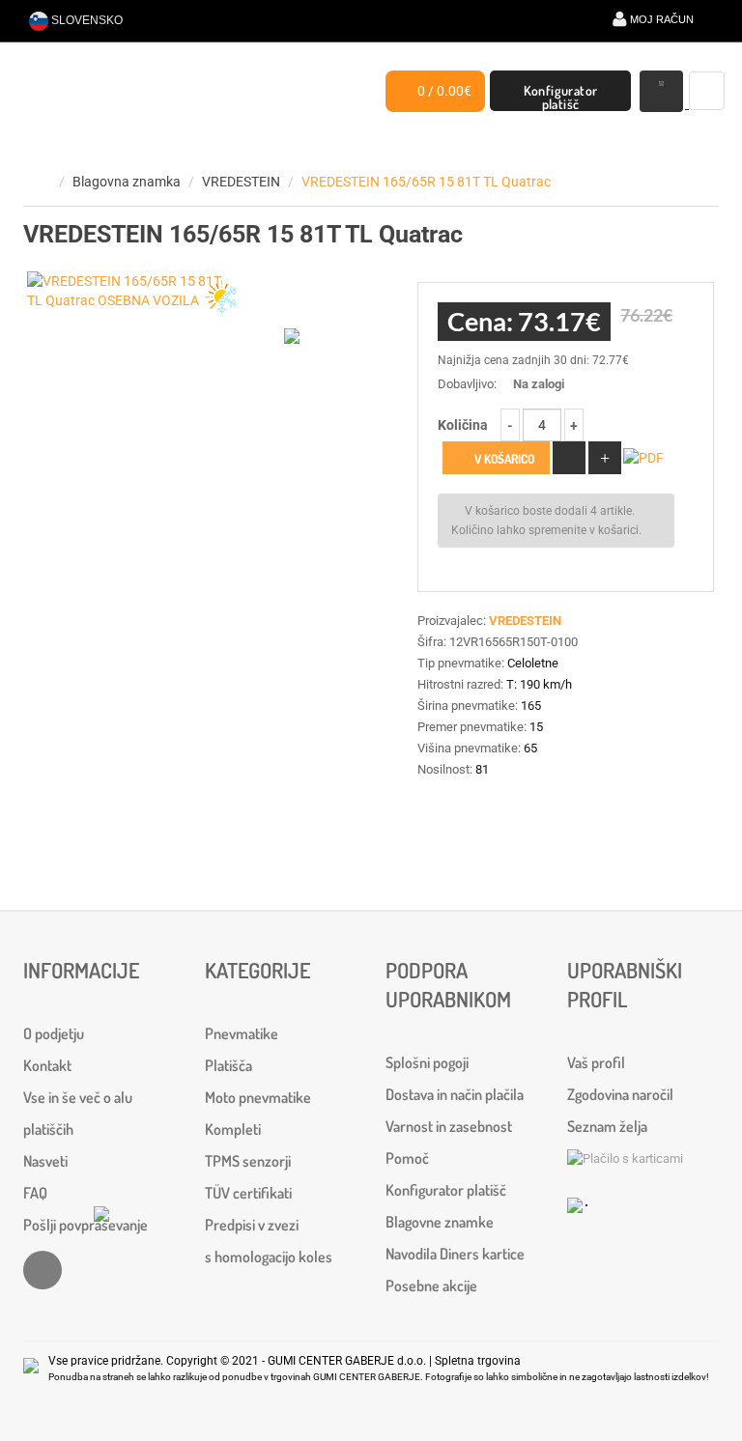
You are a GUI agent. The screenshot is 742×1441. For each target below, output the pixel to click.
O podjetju (53, 1033)
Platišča (228, 1065)
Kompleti (233, 1129)
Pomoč (407, 1158)
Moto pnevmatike (258, 1097)
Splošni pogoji (427, 1062)
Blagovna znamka (126, 181)
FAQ (35, 1192)
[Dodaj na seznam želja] (569, 457)
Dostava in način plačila (454, 1094)
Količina (463, 425)
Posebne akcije (431, 1285)
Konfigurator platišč (561, 96)
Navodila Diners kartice (455, 1253)
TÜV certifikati (248, 1192)
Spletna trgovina (478, 1361)
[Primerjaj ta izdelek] (604, 457)
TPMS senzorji (248, 1161)
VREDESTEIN (241, 181)
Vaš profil (596, 1062)
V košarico (502, 458)
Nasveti (45, 1161)
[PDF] (644, 458)
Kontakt (47, 1065)
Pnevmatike (241, 1033)
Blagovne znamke (439, 1221)
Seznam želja (607, 1126)
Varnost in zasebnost (448, 1126)
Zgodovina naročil (620, 1094)
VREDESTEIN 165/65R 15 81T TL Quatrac (426, 181)
